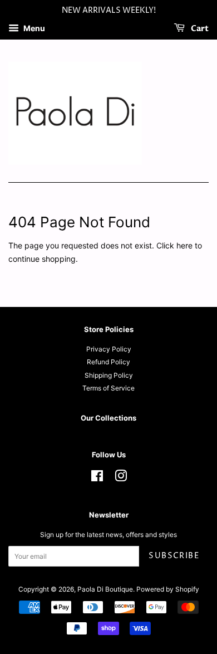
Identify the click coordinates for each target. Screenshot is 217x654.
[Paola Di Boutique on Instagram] (121, 478)
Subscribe (174, 555)
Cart (199, 28)
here (184, 245)
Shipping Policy (109, 375)
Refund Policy (108, 362)
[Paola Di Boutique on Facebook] (97, 478)
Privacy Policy (108, 349)
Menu (33, 28)
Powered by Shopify (167, 589)
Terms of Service (108, 388)
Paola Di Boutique (105, 589)
